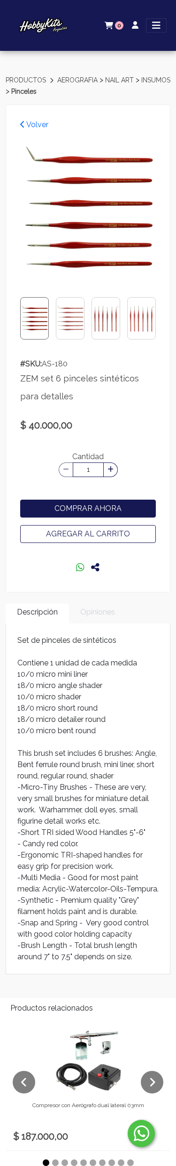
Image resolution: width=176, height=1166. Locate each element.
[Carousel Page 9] (121, 1162)
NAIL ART (120, 80)
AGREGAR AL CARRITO (88, 533)
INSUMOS (155, 80)
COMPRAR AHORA (88, 508)
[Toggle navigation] (156, 25)
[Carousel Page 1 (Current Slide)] (46, 1162)
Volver (36, 124)
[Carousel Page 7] (102, 1162)
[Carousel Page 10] (130, 1162)
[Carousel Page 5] (83, 1162)
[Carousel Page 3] (64, 1162)
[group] (88, 210)
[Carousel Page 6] (93, 1162)
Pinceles (24, 91)
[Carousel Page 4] (74, 1162)
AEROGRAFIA (78, 80)
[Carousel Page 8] (111, 1162)
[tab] (37, 614)
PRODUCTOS (27, 80)
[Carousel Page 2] (55, 1162)
